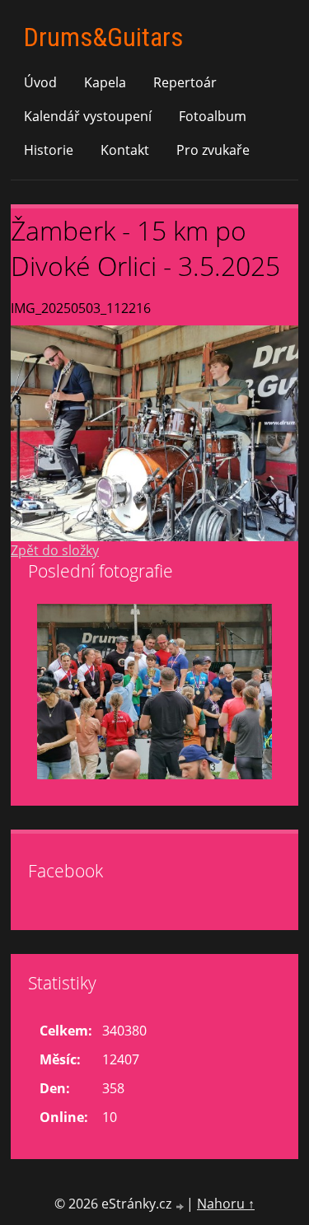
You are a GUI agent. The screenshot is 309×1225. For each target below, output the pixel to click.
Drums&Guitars (103, 37)
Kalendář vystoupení (88, 116)
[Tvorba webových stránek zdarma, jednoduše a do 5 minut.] (180, 1205)
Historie (48, 150)
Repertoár (185, 82)
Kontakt (125, 150)
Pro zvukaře (213, 150)
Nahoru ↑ (226, 1204)
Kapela (105, 82)
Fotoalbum (212, 116)
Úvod (40, 82)
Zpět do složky (55, 550)
